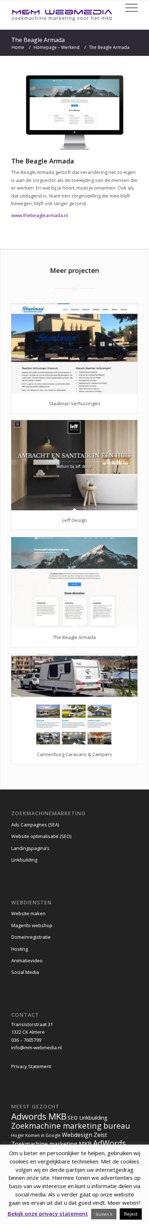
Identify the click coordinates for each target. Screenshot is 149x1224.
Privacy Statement (31, 1066)
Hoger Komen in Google (36, 1135)
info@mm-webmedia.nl (36, 1047)
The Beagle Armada (38, 40)
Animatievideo (27, 960)
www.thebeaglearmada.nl (39, 215)
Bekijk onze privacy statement (48, 1213)
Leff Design (74, 520)
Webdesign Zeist (84, 1135)
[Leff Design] (74, 465)
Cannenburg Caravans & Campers (74, 754)
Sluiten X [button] (103, 1214)
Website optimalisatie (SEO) (41, 836)
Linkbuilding (24, 859)
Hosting (19, 949)
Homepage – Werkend (57, 47)
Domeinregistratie (31, 937)
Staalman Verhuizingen (74, 403)
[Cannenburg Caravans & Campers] (74, 699)
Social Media (25, 972)
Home (18, 47)
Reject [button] (130, 1214)
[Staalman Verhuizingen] (74, 348)
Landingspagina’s (30, 848)
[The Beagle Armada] (74, 582)
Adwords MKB (39, 1116)
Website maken (28, 913)
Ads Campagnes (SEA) (35, 824)
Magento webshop (31, 925)
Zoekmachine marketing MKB (51, 1144)
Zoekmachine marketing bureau (70, 1125)
